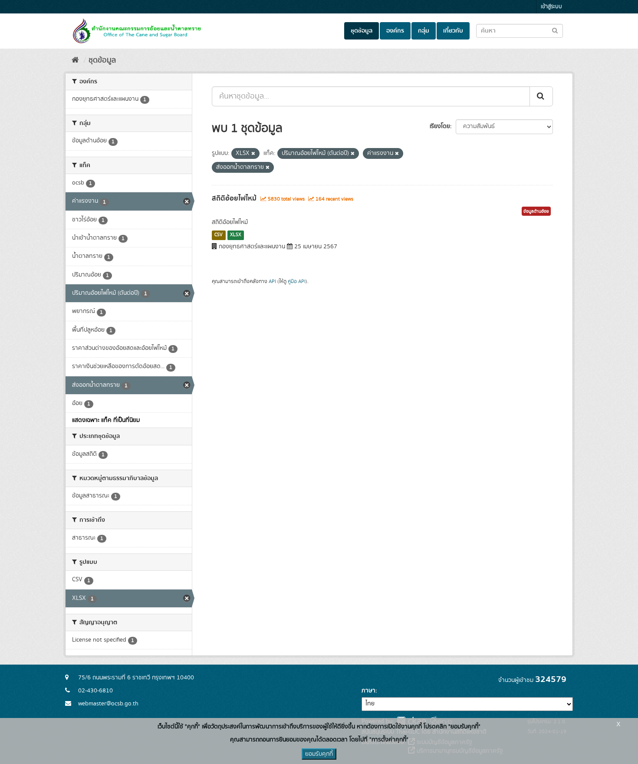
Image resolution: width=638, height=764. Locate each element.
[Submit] (541, 96)
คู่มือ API (297, 281)
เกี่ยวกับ (453, 31)
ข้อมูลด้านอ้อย (536, 211)
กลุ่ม (423, 31)
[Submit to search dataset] (555, 30)
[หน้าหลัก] (75, 60)
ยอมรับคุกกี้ (319, 754)
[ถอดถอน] (253, 153)
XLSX (235, 234)
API (272, 281)
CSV (218, 234)
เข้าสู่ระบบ (551, 7)
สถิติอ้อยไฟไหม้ (234, 198)
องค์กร (395, 31)
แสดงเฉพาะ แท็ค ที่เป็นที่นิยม (106, 420)
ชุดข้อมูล (361, 31)
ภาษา (368, 690)
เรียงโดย (440, 126)
